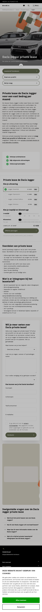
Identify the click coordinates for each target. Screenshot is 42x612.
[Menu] (34, 5)
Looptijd (6, 213)
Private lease (25, 9)
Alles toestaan (21, 600)
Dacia (17, 9)
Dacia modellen (6, 566)
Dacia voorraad (6, 562)
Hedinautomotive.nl (8, 9)
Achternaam (9, 397)
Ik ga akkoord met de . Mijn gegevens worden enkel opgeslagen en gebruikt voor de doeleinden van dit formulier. (21, 427)
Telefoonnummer (11, 405)
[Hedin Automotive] (10, 1)
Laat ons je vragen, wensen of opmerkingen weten (19, 355)
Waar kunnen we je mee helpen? (16, 345)
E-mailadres (9, 414)
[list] (21, 552)
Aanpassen (21, 607)
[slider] (20, 220)
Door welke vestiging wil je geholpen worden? (20, 375)
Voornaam (8, 388)
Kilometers (7, 219)
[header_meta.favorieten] (24, 5)
